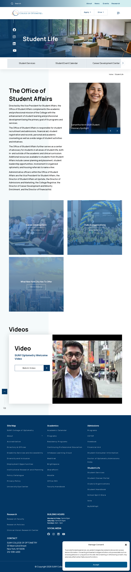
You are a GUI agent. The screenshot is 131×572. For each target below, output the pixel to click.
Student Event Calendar (67, 63)
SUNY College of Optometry (20, 430)
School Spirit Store (97, 495)
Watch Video (29, 368)
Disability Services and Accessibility (25, 453)
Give (100, 12)
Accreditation (14, 442)
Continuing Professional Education (64, 447)
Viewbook (92, 442)
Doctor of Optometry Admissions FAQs (103, 460)
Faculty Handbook (56, 487)
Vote (90, 501)
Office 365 (52, 481)
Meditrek (51, 458)
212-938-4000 (13, 552)
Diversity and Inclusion (18, 458)
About (89, 3)
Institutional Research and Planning (25, 470)
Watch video (72, 370)
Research (116, 3)
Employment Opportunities (20, 464)
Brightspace (53, 464)
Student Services (27, 63)
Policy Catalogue (15, 475)
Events (106, 3)
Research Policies (16, 525)
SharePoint (52, 470)
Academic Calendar (57, 430)
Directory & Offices (16, 447)
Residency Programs (57, 442)
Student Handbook (97, 489)
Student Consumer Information (103, 453)
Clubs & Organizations (99, 484)
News (97, 3)
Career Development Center (106, 63)
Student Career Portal (99, 478)
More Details (36, 230)
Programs (52, 436)
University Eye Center (17, 487)
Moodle (50, 475)
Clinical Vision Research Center (23, 530)
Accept (96, 564)
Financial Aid (94, 447)
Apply (86, 12)
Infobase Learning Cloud (59, 453)
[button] (126, 544)
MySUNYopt (93, 506)
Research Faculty (15, 519)
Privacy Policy (14, 481)
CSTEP (91, 436)
